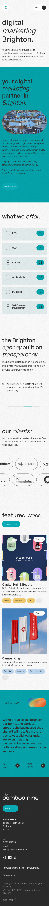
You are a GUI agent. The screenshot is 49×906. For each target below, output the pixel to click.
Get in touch (10, 186)
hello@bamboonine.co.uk (15, 849)
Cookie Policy (9, 875)
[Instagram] (4, 858)
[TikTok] (15, 858)
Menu (37, 7)
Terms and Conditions (13, 868)
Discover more (11, 524)
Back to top (8, 899)
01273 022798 (30, 765)
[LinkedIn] (9, 858)
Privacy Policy (32, 868)
